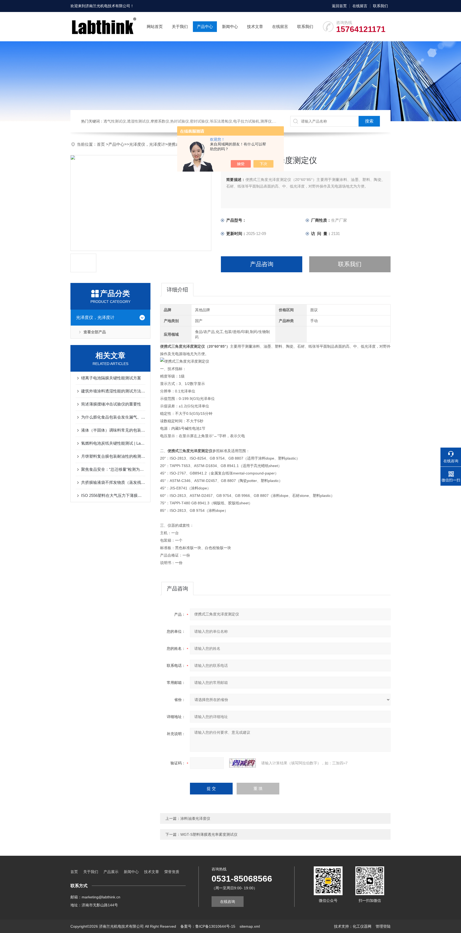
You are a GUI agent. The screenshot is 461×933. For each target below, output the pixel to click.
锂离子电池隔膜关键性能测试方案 (111, 378)
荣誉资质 (171, 872)
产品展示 (111, 872)
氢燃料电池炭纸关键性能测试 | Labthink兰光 (113, 443)
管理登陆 (383, 926)
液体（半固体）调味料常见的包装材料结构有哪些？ (113, 430)
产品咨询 (261, 264)
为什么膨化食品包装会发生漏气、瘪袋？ (113, 417)
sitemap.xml (250, 926)
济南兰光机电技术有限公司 (107, 6)
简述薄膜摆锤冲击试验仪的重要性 (111, 404)
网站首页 (155, 26)
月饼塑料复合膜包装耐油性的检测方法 (113, 456)
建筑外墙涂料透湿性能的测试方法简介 (113, 391)
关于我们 (180, 26)
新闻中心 (230, 26)
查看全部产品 (95, 332)
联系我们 (380, 6)
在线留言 (359, 6)
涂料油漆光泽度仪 (195, 818)
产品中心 (205, 26)
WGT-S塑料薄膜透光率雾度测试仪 (208, 834)
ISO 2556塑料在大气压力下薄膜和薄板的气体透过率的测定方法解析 (113, 495)
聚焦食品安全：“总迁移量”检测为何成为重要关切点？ (113, 469)
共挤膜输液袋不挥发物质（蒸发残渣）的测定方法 (113, 482)
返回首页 (339, 6)
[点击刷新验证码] (242, 763)
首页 (101, 144)
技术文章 (255, 26)
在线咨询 (227, 901)
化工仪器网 (362, 926)
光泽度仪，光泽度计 (147, 144)
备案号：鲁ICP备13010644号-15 (207, 926)
